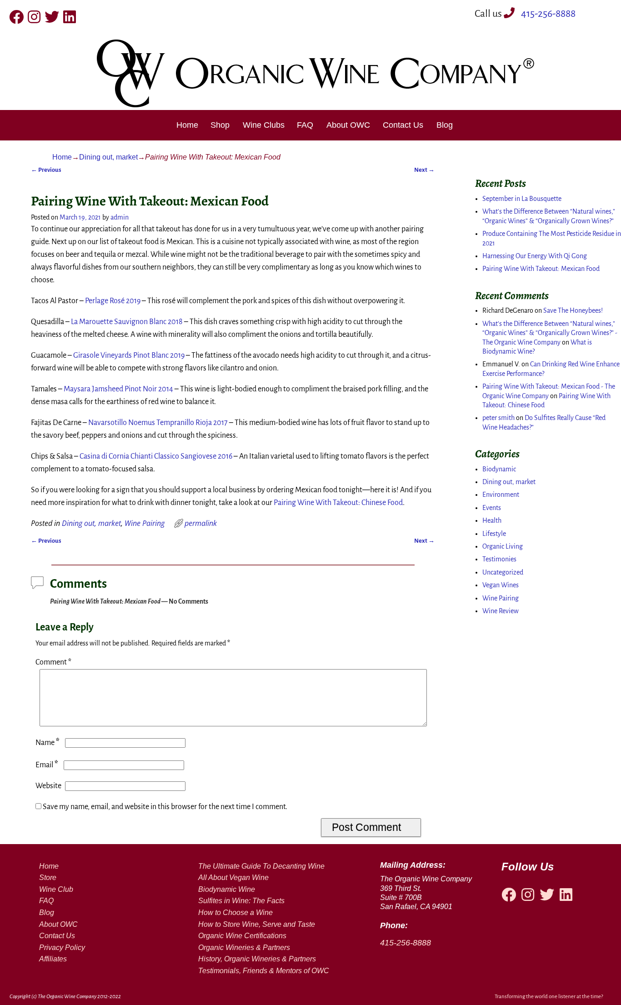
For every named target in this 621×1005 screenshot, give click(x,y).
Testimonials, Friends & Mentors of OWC (263, 971)
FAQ (305, 125)
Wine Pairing (145, 523)
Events (491, 507)
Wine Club (56, 889)
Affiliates (53, 959)
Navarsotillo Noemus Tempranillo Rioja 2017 (158, 423)
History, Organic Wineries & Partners (257, 959)
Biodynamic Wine (226, 889)
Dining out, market (108, 157)
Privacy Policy (62, 947)
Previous (46, 169)
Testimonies (499, 559)
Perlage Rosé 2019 (112, 301)
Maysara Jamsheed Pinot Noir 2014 (118, 389)
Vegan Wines (500, 585)
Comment (53, 662)
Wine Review (500, 611)
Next (424, 169)
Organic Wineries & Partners (244, 947)
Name (47, 743)
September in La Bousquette (521, 198)
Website (48, 786)
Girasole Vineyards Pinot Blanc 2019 (129, 355)
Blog (444, 125)
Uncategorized (502, 572)
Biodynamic (499, 469)
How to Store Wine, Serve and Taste (256, 924)
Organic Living (502, 546)
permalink (201, 523)
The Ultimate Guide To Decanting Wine (261, 866)
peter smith (498, 417)
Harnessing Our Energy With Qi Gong (534, 256)
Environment (500, 494)
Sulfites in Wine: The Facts (241, 901)
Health (491, 520)
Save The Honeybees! (573, 310)
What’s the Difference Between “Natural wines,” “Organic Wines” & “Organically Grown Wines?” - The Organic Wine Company (549, 333)
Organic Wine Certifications (242, 936)
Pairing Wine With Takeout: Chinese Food (338, 503)
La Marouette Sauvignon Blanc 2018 (127, 322)
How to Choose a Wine (235, 912)
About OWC (348, 125)
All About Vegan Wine (233, 877)
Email (46, 765)
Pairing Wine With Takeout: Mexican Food (541, 268)
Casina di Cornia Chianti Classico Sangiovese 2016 (156, 456)
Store (47, 877)
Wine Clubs (264, 125)
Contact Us (403, 125)
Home (187, 125)
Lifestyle (494, 533)
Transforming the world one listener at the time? (549, 997)
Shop (220, 125)
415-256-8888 (547, 13)
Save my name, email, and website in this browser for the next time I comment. (165, 807)
